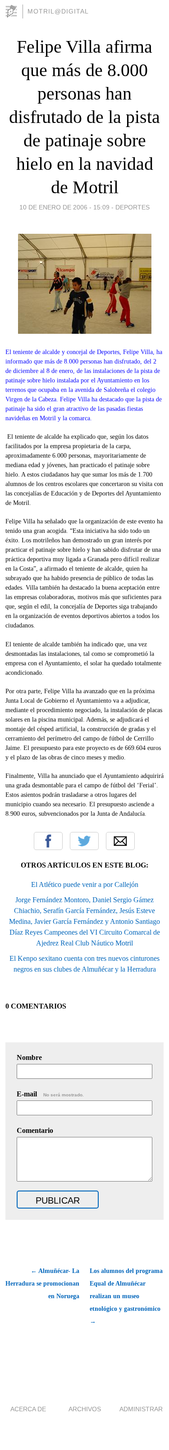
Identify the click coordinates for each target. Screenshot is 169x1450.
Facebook (48, 841)
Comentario (35, 1130)
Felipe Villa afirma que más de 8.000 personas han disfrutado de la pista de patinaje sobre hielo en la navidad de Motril (84, 116)
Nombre (29, 1057)
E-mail (50, 1094)
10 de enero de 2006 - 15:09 (64, 207)
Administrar (141, 1409)
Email (120, 841)
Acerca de (28, 1409)
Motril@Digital (58, 11)
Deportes (132, 207)
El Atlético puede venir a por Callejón (84, 884)
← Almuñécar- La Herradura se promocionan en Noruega (42, 1284)
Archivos (85, 1409)
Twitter (84, 841)
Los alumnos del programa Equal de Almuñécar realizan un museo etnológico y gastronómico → (126, 1296)
